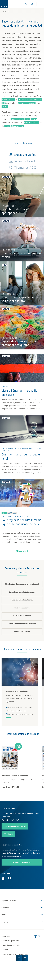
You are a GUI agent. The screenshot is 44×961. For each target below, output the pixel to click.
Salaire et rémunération (22, 608)
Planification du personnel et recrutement (22, 584)
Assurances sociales (22, 632)
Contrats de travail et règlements (22, 592)
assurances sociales (26, 103)
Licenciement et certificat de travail (22, 624)
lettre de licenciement (13, 126)
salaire (4, 106)
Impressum (6, 936)
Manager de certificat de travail (24, 119)
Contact (5, 950)
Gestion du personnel (22, 616)
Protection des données (11, 945)
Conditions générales (10, 941)
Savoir (4, 11)
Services (5, 922)
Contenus (5, 907)
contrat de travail (31, 122)
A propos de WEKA (9, 900)
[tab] (22, 154)
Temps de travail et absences (22, 600)
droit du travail (8, 99)
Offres (4, 915)
